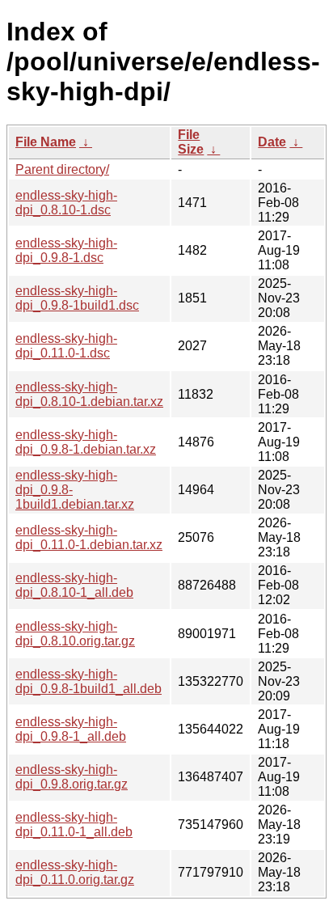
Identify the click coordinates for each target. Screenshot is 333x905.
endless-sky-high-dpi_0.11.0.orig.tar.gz (74, 872)
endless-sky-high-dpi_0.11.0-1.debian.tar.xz (88, 537)
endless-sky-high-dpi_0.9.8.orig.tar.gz (71, 777)
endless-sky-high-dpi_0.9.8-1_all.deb (70, 729)
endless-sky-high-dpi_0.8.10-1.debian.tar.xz (89, 394)
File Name (45, 142)
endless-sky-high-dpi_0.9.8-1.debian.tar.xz (85, 442)
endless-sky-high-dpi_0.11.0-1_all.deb (74, 824)
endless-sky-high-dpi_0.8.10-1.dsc (66, 202)
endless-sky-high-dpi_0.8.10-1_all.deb (74, 585)
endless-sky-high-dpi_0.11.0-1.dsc (66, 346)
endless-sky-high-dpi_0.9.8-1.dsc (66, 250)
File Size (191, 142)
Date (272, 142)
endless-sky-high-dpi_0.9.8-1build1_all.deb (88, 681)
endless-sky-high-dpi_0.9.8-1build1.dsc (77, 298)
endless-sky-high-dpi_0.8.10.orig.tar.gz (75, 634)
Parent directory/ (62, 169)
